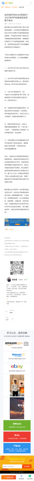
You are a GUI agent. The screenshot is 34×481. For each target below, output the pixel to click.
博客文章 (7, 7)
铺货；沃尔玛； (10, 229)
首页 (2, 7)
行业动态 (14, 7)
